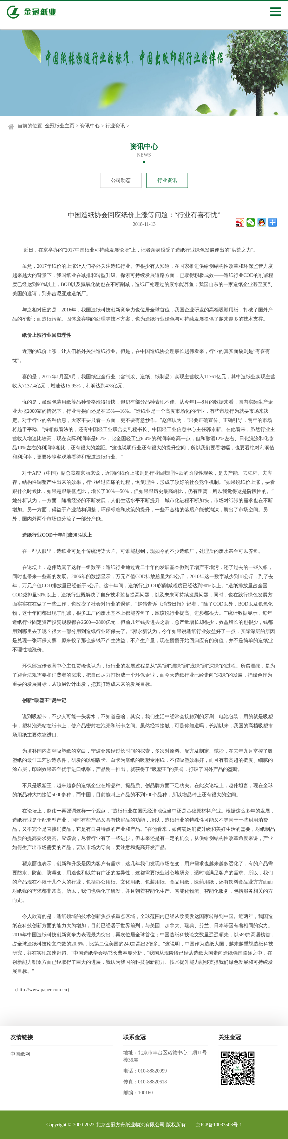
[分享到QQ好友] (261, 222)
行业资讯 (115, 125)
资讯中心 (90, 125)
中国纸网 (20, 1054)
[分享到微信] (251, 222)
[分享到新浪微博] (240, 222)
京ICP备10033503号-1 (219, 1124)
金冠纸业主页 (59, 125)
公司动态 (121, 180)
